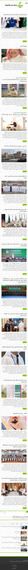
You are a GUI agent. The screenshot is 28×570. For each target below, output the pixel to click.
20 (12, 511)
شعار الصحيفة (14, 568)
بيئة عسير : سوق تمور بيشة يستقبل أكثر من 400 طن (15, 146)
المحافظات (17, 448)
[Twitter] (13, 567)
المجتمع (18, 383)
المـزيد (25, 41)
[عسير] (14, 4)
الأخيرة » (4, 513)
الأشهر (21, 523)
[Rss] (16, 567)
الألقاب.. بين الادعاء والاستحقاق (20, 413)
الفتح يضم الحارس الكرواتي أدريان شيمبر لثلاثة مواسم (15, 14)
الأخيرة (25, 523)
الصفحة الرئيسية (17, 116)
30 (10, 511)
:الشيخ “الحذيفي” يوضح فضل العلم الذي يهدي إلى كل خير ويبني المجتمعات (14, 79)
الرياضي (18, 16)
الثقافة (18, 179)
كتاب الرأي (17, 415)
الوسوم (12, 523)
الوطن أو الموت (23, 46)
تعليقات (17, 523)
